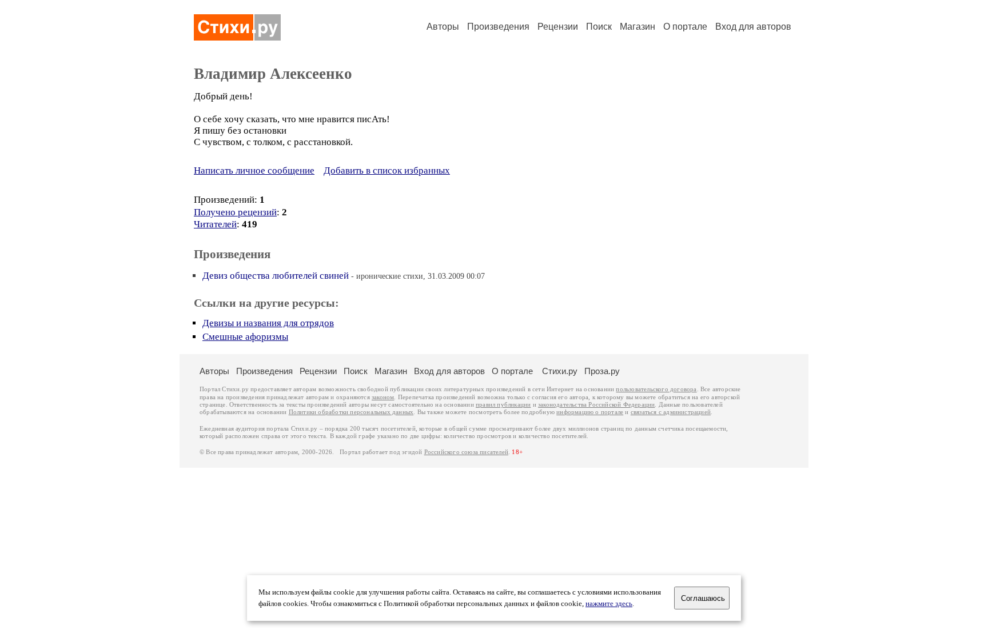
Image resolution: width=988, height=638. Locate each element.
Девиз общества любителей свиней (275, 275)
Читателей (215, 224)
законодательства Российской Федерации (596, 405)
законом (383, 397)
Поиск (599, 26)
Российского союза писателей (466, 452)
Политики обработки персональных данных (351, 412)
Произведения (498, 26)
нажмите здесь (608, 604)
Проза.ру (602, 371)
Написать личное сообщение (254, 170)
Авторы (443, 26)
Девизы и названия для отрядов (268, 323)
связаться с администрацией (671, 412)
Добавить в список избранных (387, 170)
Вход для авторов (753, 26)
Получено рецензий (235, 212)
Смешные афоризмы (245, 336)
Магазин (637, 26)
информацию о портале (589, 412)
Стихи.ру (559, 371)
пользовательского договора (656, 389)
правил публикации (503, 405)
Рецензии (557, 26)
